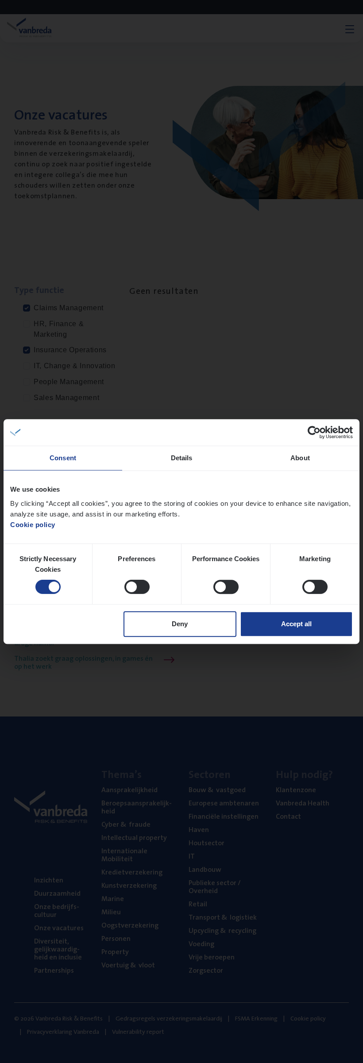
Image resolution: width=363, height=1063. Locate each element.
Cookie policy (32, 524)
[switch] (137, 587)
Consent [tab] (63, 458)
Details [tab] (182, 458)
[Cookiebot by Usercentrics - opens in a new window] (314, 432)
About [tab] (300, 458)
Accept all (296, 624)
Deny (180, 624)
